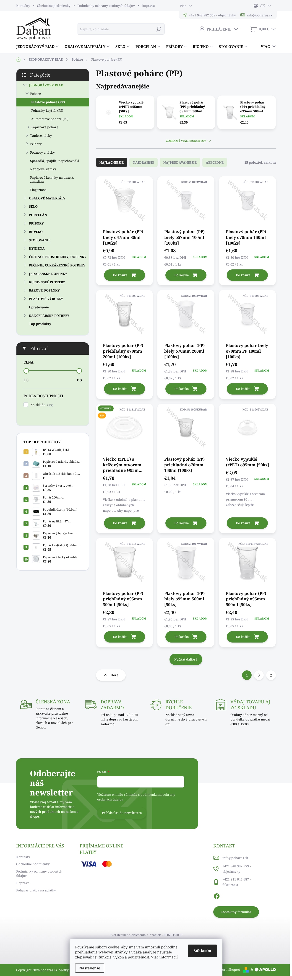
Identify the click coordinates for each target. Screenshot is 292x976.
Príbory (36, 144)
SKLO (33, 206)
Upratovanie (39, 307)
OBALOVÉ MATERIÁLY (47, 198)
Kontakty (23, 5)
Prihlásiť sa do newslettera (122, 813)
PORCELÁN (38, 215)
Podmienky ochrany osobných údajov (106, 5)
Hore (114, 675)
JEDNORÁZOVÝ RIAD (46, 85)
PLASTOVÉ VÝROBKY (46, 299)
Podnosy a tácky (42, 152)
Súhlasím (202, 950)
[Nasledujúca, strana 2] (259, 675)
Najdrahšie (143, 162)
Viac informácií (164, 957)
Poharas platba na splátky (36, 890)
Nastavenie (89, 968)
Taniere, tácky (41, 135)
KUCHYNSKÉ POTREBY (47, 282)
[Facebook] (216, 895)
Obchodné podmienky (53, 5)
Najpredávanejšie (180, 162)
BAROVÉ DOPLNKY (44, 290)
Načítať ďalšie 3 (186, 659)
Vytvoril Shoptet (227, 969)
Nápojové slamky (43, 169)
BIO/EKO (36, 232)
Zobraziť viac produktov (186, 140)
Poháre (35, 93)
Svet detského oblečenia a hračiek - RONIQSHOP (146, 935)
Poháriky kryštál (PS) (47, 110)
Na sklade (41, 405)
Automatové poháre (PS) (49, 119)
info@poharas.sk (235, 858)
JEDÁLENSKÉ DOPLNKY (48, 273)
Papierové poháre (44, 127)
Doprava (148, 5)
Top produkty (40, 324)
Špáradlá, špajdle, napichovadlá (54, 161)
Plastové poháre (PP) (48, 102)
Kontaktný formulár (236, 912)
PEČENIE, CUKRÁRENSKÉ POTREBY (57, 265)
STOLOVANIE (39, 240)
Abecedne (215, 162)
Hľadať (159, 29)
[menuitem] (38, 46)
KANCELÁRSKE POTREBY (49, 315)
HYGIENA (37, 248)
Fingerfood (38, 190)
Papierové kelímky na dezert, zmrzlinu (52, 179)
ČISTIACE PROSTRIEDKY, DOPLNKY (57, 257)
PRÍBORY (36, 223)
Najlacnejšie (111, 162)
